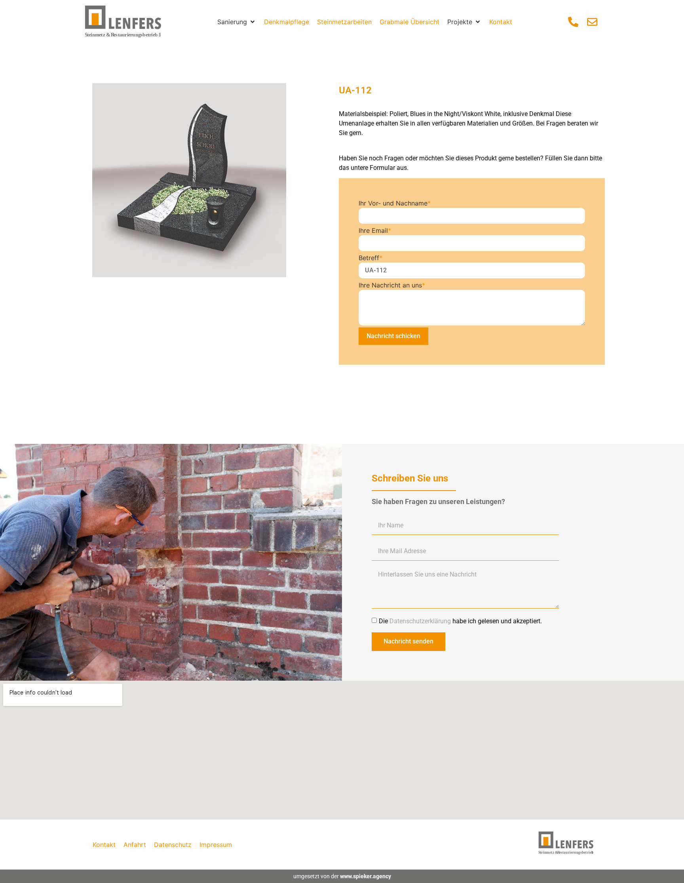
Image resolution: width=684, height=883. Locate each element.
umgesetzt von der (342, 876)
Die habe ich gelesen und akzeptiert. (460, 620)
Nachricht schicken (393, 336)
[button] (236, 22)
